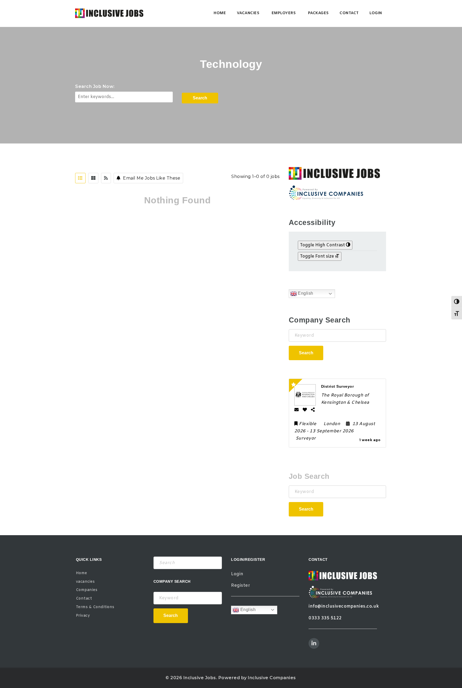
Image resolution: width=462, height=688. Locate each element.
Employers (284, 13)
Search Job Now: (95, 86)
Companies (87, 590)
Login (375, 13)
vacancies (248, 13)
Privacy (83, 615)
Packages (318, 13)
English (305, 293)
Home (220, 13)
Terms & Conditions (95, 607)
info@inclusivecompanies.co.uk (344, 606)
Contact (349, 13)
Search (200, 98)
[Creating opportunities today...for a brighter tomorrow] (109, 13)
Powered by (89, 111)
